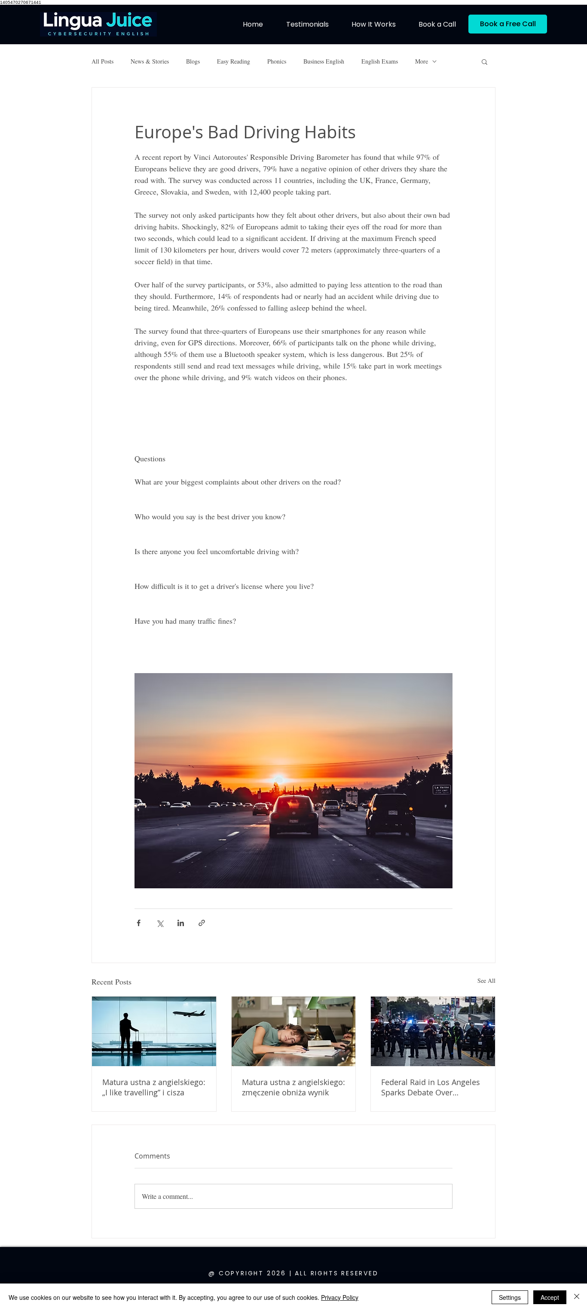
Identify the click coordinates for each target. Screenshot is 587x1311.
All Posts (102, 61)
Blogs (193, 61)
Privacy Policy (339, 1297)
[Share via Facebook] (139, 923)
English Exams (379, 61)
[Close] (577, 1297)
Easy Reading (233, 61)
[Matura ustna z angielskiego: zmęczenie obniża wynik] (294, 1031)
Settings (510, 1297)
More (421, 61)
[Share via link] (202, 923)
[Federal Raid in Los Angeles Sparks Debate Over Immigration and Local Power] (433, 1031)
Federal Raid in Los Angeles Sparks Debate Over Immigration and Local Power (430, 1087)
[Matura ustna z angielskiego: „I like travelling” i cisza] (154, 1031)
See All (486, 980)
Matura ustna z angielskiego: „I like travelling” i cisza (153, 1087)
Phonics (276, 61)
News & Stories (150, 61)
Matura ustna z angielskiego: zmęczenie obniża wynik (293, 1087)
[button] (484, 61)
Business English (323, 61)
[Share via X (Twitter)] (160, 923)
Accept (550, 1297)
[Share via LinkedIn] (181, 923)
